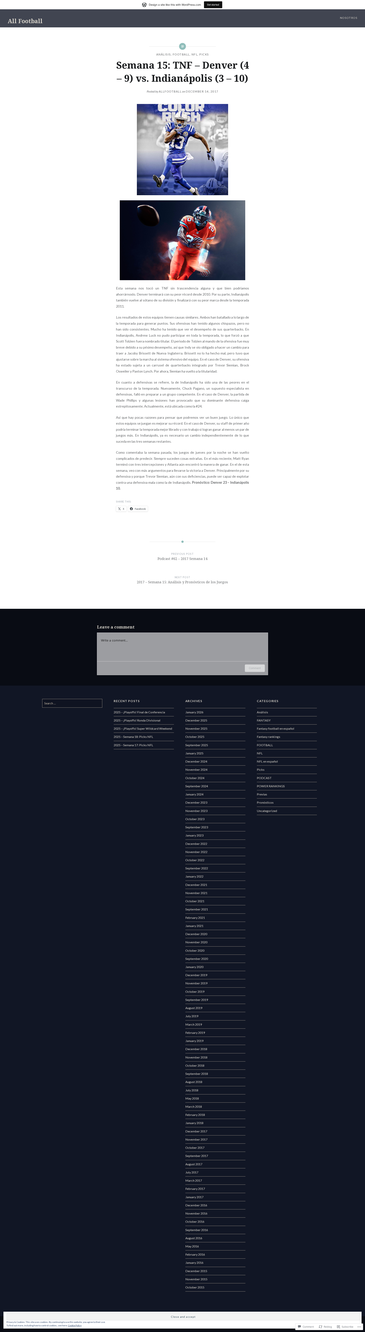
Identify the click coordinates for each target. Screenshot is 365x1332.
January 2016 (194, 1262)
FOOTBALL (181, 54)
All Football (25, 21)
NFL (194, 54)
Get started (213, 4)
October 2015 (194, 1287)
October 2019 (194, 991)
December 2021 (196, 884)
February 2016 (195, 1254)
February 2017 (195, 1188)
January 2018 (194, 1123)
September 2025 (196, 745)
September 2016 (196, 1230)
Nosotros (348, 17)
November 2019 (196, 983)
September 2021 (196, 909)
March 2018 (193, 1106)
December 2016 (196, 1205)
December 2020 (196, 934)
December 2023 (196, 802)
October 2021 (194, 901)
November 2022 (196, 852)
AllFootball (170, 91)
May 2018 (192, 1098)
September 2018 (196, 1073)
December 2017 (196, 1131)
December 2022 (196, 843)
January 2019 (194, 1041)
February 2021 (195, 917)
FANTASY (264, 720)
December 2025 (196, 720)
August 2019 (193, 1008)
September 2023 (196, 827)
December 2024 (196, 761)
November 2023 (196, 811)
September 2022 (196, 868)
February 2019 (195, 1032)
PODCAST (264, 778)
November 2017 (196, 1139)
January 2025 (194, 753)
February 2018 (195, 1114)
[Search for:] (72, 703)
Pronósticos (265, 802)
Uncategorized (267, 811)
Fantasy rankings (268, 736)
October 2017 (194, 1147)
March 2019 (193, 1024)
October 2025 (194, 736)
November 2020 (196, 942)
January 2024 (194, 794)
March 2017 (193, 1180)
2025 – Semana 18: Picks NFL (133, 736)
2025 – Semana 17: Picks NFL (133, 745)
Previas (262, 794)
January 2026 (194, 712)
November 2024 (196, 769)
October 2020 (194, 950)
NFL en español (267, 761)
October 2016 (194, 1221)
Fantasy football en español (275, 728)
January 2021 (194, 926)
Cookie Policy (75, 1325)
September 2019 (196, 999)
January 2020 (194, 967)
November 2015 (196, 1279)
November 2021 (196, 893)
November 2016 (196, 1213)
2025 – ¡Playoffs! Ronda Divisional (137, 720)
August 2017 (193, 1164)
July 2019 (191, 1016)
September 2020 (196, 958)
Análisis (163, 54)
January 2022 (194, 876)
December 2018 (196, 1049)
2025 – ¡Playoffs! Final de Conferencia (139, 712)
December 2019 (196, 975)
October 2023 (194, 819)
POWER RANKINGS (271, 786)
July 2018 (191, 1090)
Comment (255, 668)
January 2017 (194, 1197)
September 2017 (196, 1156)
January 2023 (194, 835)
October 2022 (194, 860)
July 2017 (191, 1172)
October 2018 (194, 1065)
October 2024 (194, 778)
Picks (204, 54)
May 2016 (192, 1246)
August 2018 (193, 1082)
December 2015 (196, 1271)
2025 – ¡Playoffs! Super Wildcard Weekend (143, 728)
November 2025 (196, 728)
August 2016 (193, 1238)
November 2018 (196, 1057)
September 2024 (196, 786)
